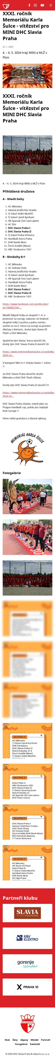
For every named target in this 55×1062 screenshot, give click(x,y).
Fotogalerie (21, 1044)
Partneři (45, 1039)
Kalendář (35, 1044)
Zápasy (24, 1039)
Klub (7, 1039)
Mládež (34, 1039)
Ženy (15, 1039)
